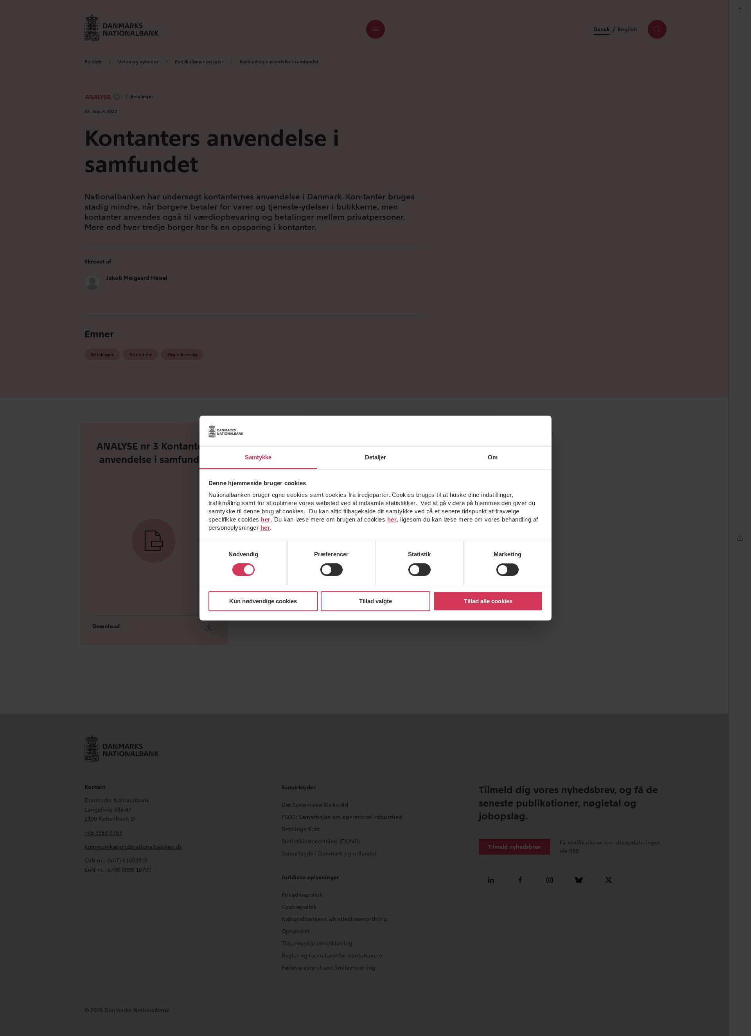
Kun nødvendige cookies (263, 601)
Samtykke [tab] (258, 457)
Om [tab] (493, 457)
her (266, 519)
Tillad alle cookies (488, 601)
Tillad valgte (375, 601)
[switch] (331, 570)
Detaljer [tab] (375, 457)
